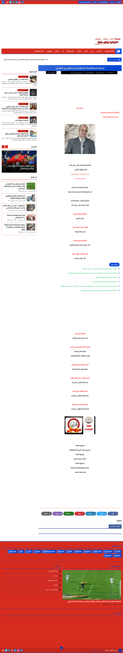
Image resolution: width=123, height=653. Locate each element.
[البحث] (3, 2)
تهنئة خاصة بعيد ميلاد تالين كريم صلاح (106, 277)
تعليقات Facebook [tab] (115, 526)
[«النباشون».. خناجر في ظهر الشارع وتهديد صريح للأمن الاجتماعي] (31, 207)
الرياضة (79, 51)
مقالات (116, 555)
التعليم (57, 51)
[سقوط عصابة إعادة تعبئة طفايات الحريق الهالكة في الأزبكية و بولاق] (31, 226)
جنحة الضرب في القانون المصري (18, 79)
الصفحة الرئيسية (89, 73)
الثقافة (78, 551)
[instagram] (19, 2)
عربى (92, 51)
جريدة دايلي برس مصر (97, 650)
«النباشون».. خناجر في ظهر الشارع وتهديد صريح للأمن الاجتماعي (14, 206)
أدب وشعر (97, 551)
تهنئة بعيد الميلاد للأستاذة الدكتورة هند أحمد (104, 281)
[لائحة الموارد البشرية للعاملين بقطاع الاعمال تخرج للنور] (33, 133)
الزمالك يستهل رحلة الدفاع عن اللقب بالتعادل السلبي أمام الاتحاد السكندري (38, 59)
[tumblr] (13, 2)
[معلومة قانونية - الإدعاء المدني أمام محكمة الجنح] (33, 92)
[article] (19, 161)
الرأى (68, 551)
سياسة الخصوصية (103, 2)
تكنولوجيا (49, 51)
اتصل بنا (94, 2)
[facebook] (22, 2)
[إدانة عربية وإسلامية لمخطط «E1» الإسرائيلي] (31, 217)
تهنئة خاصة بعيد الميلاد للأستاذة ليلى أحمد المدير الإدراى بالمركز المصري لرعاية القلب (92, 273)
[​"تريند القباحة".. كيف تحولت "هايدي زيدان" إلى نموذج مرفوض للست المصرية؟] (33, 106)
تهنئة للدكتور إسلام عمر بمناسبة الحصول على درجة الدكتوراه (99, 268)
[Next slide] (3, 146)
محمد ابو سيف (116, 604)
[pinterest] (12, 650)
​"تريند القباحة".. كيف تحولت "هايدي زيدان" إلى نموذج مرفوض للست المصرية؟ (15, 107)
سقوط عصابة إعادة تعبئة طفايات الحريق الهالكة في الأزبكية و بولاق (14, 227)
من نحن (112, 2)
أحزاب (116, 551)
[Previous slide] (6, 146)
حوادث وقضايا (70, 51)
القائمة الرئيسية (109, 51)
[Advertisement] (61, 22)
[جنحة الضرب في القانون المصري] (33, 79)
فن (63, 51)
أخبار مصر (99, 51)
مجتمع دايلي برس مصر (76, 73)
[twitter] (10, 2)
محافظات (11, 551)
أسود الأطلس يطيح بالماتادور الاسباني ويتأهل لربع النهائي (20, 167)
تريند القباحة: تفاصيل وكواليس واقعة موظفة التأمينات (15, 196)
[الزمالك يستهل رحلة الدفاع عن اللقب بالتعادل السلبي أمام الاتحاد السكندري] (31, 186)
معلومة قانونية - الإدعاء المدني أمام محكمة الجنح (16, 93)
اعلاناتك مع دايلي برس (84, 2)
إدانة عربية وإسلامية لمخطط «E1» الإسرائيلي (16, 216)
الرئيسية (119, 2)
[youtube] (7, 2)
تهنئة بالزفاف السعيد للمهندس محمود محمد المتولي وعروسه (99, 290)
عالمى (86, 51)
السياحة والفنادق (39, 51)
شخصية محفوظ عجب (21, 120)
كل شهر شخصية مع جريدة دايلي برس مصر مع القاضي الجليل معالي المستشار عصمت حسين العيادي (89, 286)
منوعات (107, 555)
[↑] (61, 647)
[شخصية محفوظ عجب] (33, 119)
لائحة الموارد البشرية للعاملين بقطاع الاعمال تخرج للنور (16, 134)
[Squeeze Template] (120, 650)
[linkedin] (16, 2)
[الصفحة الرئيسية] (118, 51)
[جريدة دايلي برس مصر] (108, 41)
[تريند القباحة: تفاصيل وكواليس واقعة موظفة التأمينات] (31, 198)
